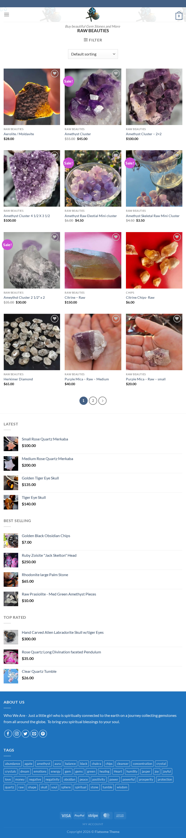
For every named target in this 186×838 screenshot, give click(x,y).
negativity (53, 779)
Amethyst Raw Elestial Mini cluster (91, 216)
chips (109, 764)
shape (32, 787)
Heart (118, 771)
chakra (96, 764)
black (83, 764)
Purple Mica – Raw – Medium (87, 379)
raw (21, 787)
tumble (107, 787)
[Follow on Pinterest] (43, 734)
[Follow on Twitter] (26, 734)
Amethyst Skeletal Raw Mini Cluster (153, 216)
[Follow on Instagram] (17, 734)
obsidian (69, 779)
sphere (66, 787)
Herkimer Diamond (18, 379)
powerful (129, 779)
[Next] (102, 401)
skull (44, 787)
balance (70, 764)
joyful (167, 771)
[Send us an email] (34, 734)
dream (24, 771)
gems (79, 771)
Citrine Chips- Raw (140, 297)
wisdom (122, 787)
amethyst (43, 764)
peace (84, 779)
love (8, 779)
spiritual (80, 787)
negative (35, 779)
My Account (93, 824)
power (113, 779)
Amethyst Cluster (78, 134)
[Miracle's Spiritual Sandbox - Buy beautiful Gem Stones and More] (92, 14)
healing (104, 771)
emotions (40, 771)
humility (132, 771)
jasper (146, 771)
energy (56, 771)
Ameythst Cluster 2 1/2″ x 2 (24, 297)
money (20, 779)
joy (157, 771)
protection (165, 779)
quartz (9, 787)
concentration (142, 764)
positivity (98, 779)
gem (68, 771)
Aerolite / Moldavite (19, 134)
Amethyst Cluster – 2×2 (144, 134)
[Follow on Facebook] (8, 734)
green (91, 771)
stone (94, 787)
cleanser (123, 764)
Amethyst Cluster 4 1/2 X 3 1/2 (27, 216)
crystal (161, 764)
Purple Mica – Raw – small (146, 379)
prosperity (146, 779)
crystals (10, 771)
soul (54, 787)
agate (28, 764)
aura (57, 764)
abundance (12, 764)
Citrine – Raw (75, 297)
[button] (6, 14)
